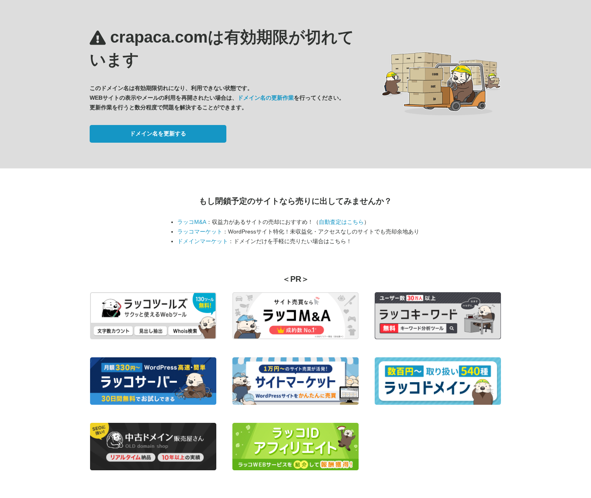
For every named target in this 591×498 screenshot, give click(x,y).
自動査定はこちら (341, 222)
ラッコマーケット (199, 231)
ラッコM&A (191, 222)
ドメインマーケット (202, 241)
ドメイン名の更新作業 (266, 97)
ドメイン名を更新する (158, 133)
